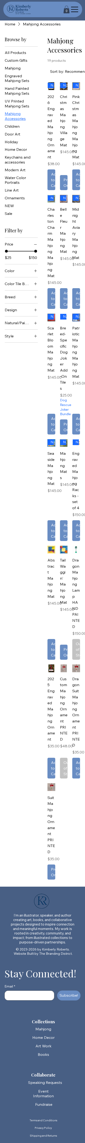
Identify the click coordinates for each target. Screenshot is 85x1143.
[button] (66, 9)
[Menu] (75, 9)
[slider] (6, 251)
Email (9, 986)
